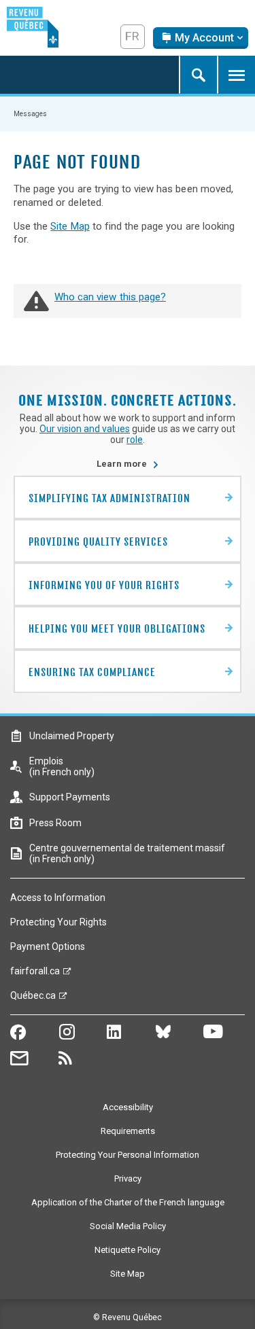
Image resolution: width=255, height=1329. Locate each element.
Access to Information (57, 897)
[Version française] (132, 36)
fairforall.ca (35, 974)
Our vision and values (84, 428)
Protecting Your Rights (58, 922)
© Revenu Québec (127, 1317)
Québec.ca (33, 999)
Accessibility (128, 1107)
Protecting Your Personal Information (127, 1155)
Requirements (128, 1131)
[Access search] (198, 75)
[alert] (200, 38)
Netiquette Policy (127, 1250)
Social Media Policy (128, 1226)
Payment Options (47, 946)
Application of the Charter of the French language (127, 1202)
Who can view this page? (110, 297)
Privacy (127, 1178)
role (134, 439)
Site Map (69, 226)
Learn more (128, 464)
